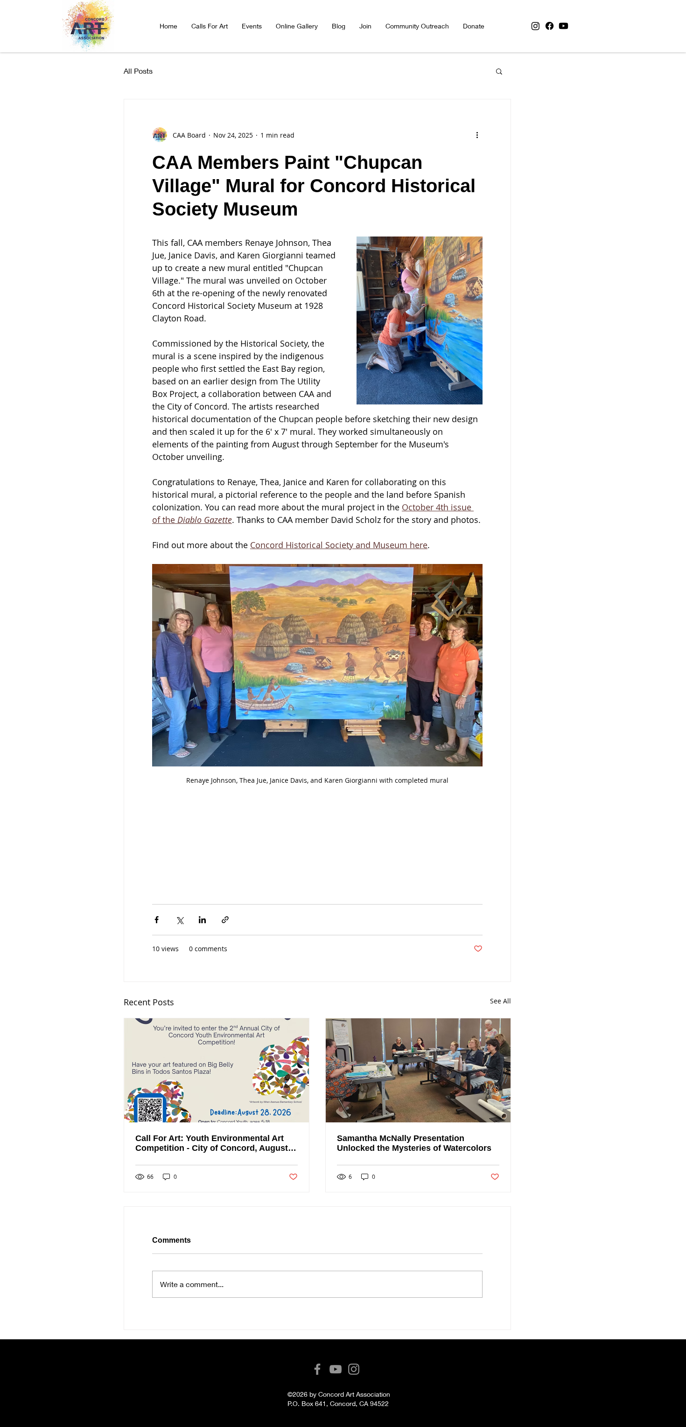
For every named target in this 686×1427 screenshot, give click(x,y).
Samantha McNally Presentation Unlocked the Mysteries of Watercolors (414, 1143)
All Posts (138, 70)
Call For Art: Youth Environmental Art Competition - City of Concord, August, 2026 (212, 1143)
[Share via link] (225, 919)
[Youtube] (563, 26)
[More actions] (477, 134)
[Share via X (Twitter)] (179, 919)
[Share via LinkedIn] (202, 919)
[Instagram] (535, 26)
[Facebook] (549, 26)
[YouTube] (335, 1369)
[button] (252, 26)
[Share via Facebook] (156, 919)
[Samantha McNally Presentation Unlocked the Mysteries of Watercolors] (418, 1070)
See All (500, 1000)
